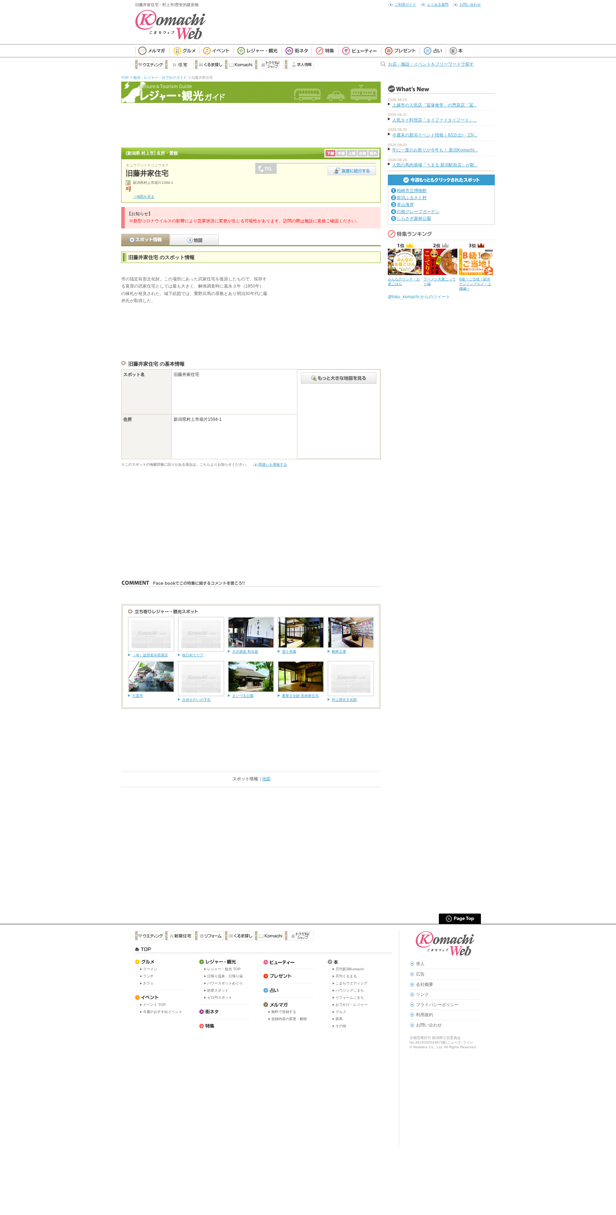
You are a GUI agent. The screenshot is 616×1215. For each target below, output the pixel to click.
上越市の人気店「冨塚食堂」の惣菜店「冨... (434, 105)
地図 (266, 778)
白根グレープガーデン (418, 211)
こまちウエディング (351, 983)
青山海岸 (405, 204)
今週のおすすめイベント (162, 1012)
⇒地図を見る (143, 196)
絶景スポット (218, 990)
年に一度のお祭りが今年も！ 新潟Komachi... (435, 150)
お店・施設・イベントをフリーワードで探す (431, 64)
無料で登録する (283, 1012)
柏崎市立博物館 (412, 190)
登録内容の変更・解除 (289, 1019)
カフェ (148, 983)
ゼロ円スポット (219, 997)
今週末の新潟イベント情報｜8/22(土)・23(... (434, 135)
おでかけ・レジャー (351, 1005)
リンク (422, 994)
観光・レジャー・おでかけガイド (160, 77)
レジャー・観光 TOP (224, 969)
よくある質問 (437, 4)
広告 (420, 974)
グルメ (340, 1012)
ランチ (148, 976)
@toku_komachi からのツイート (419, 296)
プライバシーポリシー (437, 1004)
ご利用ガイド (405, 4)
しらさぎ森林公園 (414, 218)
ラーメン (150, 969)
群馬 (339, 1019)
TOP (125, 77)
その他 (340, 1026)
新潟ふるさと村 (412, 197)
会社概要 (424, 984)
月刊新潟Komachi (349, 969)
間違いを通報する (272, 464)
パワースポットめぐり (225, 983)
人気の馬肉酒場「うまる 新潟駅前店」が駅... (435, 164)
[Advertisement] (251, 124)
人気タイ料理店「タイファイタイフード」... (434, 120)
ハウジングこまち (349, 990)
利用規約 (424, 1014)
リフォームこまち (349, 997)
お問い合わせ (470, 4)
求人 (420, 963)
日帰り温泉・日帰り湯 (225, 976)
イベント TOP (154, 1005)
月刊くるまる (346, 976)
